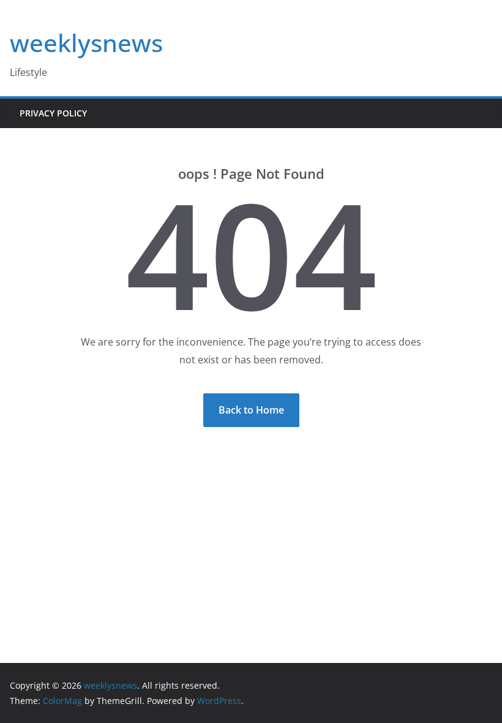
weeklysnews (86, 42)
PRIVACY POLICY (53, 113)
